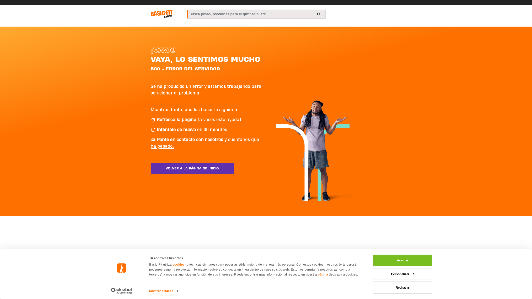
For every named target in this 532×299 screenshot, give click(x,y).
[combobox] (256, 14)
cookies (178, 264)
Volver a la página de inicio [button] (192, 168)
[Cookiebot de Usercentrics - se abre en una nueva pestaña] (121, 291)
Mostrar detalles (161, 291)
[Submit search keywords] (318, 14)
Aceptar (402, 260)
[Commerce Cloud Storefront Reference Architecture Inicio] (161, 14)
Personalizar (400, 274)
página (323, 274)
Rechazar (402, 287)
